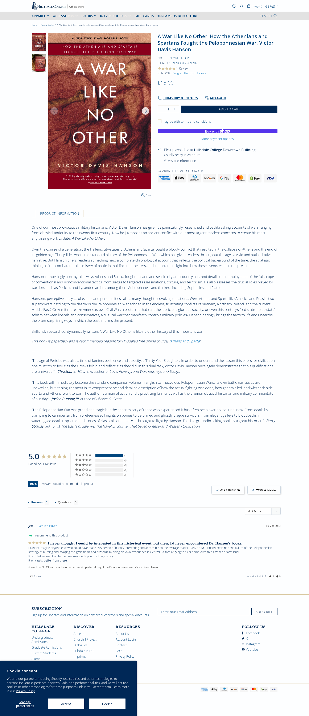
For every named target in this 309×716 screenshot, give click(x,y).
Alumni (36, 659)
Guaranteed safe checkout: (180, 171)
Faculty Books (47, 24)
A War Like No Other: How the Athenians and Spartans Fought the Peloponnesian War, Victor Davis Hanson (94, 567)
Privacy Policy (25, 691)
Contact (121, 645)
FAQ (118, 651)
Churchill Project (85, 639)
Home (34, 24)
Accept (66, 704)
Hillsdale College (58, 5)
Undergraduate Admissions (42, 639)
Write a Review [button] (266, 490)
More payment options (217, 139)
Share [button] (37, 576)
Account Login (126, 639)
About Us (122, 634)
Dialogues (80, 645)
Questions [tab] (65, 502)
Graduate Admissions (47, 647)
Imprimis (80, 656)
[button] (271, 576)
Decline (107, 704)
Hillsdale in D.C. (84, 651)
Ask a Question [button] (230, 490)
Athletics (79, 634)
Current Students (44, 653)
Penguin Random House (189, 73)
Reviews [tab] (37, 502)
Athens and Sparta (185, 341)
